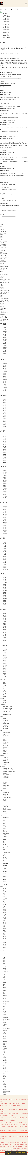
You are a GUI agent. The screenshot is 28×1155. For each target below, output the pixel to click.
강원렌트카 (5, 673)
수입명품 (1, 271)
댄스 (4, 976)
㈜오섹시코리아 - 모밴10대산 (9, 771)
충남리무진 (5, 520)
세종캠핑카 (5, 447)
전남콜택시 (5, 564)
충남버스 (5, 485)
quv (4, 820)
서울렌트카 (5, 649)
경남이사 (5, 382)
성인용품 (5, 700)
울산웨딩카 (5, 408)
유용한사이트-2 (6, 759)
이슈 (4, 1056)
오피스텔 (22, 1144)
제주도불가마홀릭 (6, 39)
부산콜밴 (5, 334)
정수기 (4, 1064)
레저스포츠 (5, 981)
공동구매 (11, 1115)
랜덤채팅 (5, 946)
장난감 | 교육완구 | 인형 (4, 290)
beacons (5, 868)
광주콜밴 (5, 339)
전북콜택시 (5, 562)
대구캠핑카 (5, 439)
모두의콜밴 (4, 1122)
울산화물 (5, 587)
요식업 (4, 891)
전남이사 (5, 386)
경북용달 (5, 631)
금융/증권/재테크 (6, 747)
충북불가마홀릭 (6, 35)
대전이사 (5, 371)
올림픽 (4, 1036)
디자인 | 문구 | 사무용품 (4, 257)
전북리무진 (5, 527)
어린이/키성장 (6, 742)
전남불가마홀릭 (6, 27)
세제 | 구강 (2, 269)
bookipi (4, 839)
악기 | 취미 (2, 276)
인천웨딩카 (5, 402)
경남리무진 (5, 525)
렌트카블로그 (5, 676)
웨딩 (22, 1149)
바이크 (4, 917)
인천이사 (5, 366)
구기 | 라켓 (2, 242)
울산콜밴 (5, 337)
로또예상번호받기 (6, 732)
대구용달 (5, 618)
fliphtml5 (5, 844)
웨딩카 (4, 696)
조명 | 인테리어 (3, 293)
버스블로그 (5, 497)
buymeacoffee (6, 852)
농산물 (4, 912)
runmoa (5, 836)
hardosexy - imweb (7, 708)
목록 (2, 224)
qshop (4, 818)
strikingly (2, 1111)
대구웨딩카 (5, 404)
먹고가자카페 (5, 720)
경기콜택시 (5, 543)
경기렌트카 (5, 650)
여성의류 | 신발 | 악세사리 (5, 279)
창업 (4, 737)
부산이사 (5, 370)
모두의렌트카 (23, 1126)
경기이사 (5, 365)
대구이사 (5, 368)
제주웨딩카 (5, 424)
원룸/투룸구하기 (6, 725)
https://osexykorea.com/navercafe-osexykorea (10, 74)
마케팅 (4, 990)
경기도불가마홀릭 (6, 16)
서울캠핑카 (5, 435)
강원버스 (5, 494)
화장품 (4, 928)
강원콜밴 (5, 351)
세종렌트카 (5, 662)
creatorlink (5, 863)
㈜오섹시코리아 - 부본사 (8, 770)
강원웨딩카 (5, 423)
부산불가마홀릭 (6, 24)
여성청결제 (5, 1024)
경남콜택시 (5, 561)
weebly (4, 879)
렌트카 (4, 685)
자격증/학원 (5, 745)
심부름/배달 (5, 1017)
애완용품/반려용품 (6, 1019)
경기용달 (5, 615)
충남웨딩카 (5, 413)
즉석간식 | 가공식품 (4, 300)
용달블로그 (5, 640)
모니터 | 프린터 (3, 261)
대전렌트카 (5, 657)
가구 (4, 952)
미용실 (4, 923)
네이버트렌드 (5, 971)
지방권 (17, 9)
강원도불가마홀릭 (6, 37)
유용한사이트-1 (6, 757)
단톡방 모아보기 (6, 776)
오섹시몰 (5, 783)
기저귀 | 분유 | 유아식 (4, 244)
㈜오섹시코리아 (6, 792)
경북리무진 (5, 524)
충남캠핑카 (5, 449)
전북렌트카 (5, 669)
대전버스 (5, 478)
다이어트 (5, 931)
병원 (4, 739)
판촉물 (4, 1086)
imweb (4, 876)
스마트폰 (5, 1016)
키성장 (4, 1076)
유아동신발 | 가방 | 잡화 (4, 282)
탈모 (4, 1080)
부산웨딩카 (5, 405)
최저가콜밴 (18, 1118)
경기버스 (5, 472)
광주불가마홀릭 (6, 26)
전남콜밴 (5, 350)
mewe (4, 873)
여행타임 (5, 718)
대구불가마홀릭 (6, 21)
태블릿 (1, 309)
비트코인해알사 (6, 723)
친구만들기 (5, 938)
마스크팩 (5, 989)
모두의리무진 (17, 1124)
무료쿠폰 (5, 751)
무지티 (4, 998)
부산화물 (5, 584)
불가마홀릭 (5, 13)
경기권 (12, 9)
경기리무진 (5, 508)
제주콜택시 (5, 567)
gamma (5, 830)
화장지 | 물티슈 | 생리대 (4, 313)
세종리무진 (5, 519)
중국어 (4, 936)
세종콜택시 (5, 554)
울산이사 (5, 373)
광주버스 (5, 481)
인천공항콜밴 (3, 1120)
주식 (4, 933)
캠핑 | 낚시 (2, 306)
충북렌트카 (5, 665)
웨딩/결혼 (5, 1048)
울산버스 (5, 480)
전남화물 (5, 600)
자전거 (4, 1059)
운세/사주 (5, 1043)
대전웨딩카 (5, 407)
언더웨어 (1, 277)
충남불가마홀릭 (6, 34)
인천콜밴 (5, 331)
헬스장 (4, 922)
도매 (4, 915)
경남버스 (5, 489)
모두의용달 (14, 1126)
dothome (5, 828)
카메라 (1, 305)
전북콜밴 (5, 348)
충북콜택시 (5, 558)
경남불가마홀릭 (6, 31)
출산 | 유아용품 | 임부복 (4, 301)
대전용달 (5, 621)
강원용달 (5, 637)
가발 (4, 954)
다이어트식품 (2, 250)
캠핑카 (4, 693)
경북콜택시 (5, 559)
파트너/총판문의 (6, 777)
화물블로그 (5, 605)
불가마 (4, 1011)
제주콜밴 (5, 353)
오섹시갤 (5, 788)
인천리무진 (5, 509)
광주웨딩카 (5, 410)
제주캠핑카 (5, 460)
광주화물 (5, 589)
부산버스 (5, 477)
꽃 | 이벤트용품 (3, 245)
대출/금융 (5, 734)
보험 (4, 896)
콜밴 (4, 682)
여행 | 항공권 (2, 281)
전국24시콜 (24, 1118)
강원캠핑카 (5, 459)
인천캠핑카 (5, 438)
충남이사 (5, 378)
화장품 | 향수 (2, 314)
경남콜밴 (5, 347)
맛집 (4, 890)
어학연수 (5, 1022)
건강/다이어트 (6, 735)
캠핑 (4, 1073)
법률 (4, 926)
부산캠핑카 (5, 441)
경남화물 (5, 597)
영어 (4, 907)
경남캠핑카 (5, 454)
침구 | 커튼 (2, 303)
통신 (4, 1081)
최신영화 (5, 702)
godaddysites (6, 833)
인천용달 (5, 616)
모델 (4, 993)
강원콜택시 (5, 566)
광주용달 (5, 624)
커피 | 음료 (2, 311)
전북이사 (5, 384)
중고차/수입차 (6, 1072)
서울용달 (5, 613)
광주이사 (5, 374)
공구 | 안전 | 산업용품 (4, 241)
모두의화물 (7, 1126)
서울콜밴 (5, 327)
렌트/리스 (5, 743)
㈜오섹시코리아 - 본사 (7, 768)
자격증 (4, 1057)
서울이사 (5, 363)
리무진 (4, 691)
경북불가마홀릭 (6, 32)
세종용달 (5, 626)
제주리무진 (5, 531)
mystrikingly (6, 846)
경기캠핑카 (5, 436)
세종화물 (5, 590)
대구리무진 (5, 511)
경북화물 (5, 595)
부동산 (4, 918)
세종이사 (5, 376)
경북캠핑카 (5, 452)
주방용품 (1, 297)
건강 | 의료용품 (3, 233)
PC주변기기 (2, 320)
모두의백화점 (8, 1136)
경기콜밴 (5, 329)
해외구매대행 (5, 1115)
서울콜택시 (5, 542)
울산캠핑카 (5, 444)
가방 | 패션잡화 (3, 231)
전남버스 (5, 493)
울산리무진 (5, 516)
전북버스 (5, 491)
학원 (4, 963)
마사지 (4, 909)
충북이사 (5, 379)
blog (4, 866)
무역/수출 (5, 997)
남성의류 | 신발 (3, 247)
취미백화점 (15, 1136)
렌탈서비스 (2, 260)
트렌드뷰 (5, 722)
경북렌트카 (5, 666)
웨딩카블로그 (5, 426)
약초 (4, 1020)
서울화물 (5, 577)
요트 (4, 1040)
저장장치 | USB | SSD (4, 292)
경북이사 (5, 381)
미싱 (4, 1000)
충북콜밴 (5, 343)
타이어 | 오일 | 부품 (4, 308)
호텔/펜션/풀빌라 (6, 1091)
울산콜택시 (5, 551)
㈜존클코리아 (5, 773)
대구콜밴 (5, 332)
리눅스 (4, 985)
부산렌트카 (5, 655)
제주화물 (5, 603)
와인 (4, 899)
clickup (4, 825)
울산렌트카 (5, 658)
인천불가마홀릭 (6, 18)
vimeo (4, 860)
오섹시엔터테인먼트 (7, 785)
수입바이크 (5, 1005)
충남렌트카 (5, 663)
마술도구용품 (2, 258)
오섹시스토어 (5, 782)
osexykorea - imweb (7, 706)
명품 (4, 925)
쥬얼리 (4, 1068)
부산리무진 (5, 512)
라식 (4, 979)
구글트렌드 (5, 965)
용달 (4, 694)
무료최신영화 (5, 753)
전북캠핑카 (5, 455)
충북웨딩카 (5, 415)
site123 (4, 826)
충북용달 (5, 629)
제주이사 (5, 389)
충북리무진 (5, 522)
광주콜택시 (5, 553)
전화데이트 (5, 947)
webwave (5, 838)
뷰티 (4, 934)
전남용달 (5, 635)
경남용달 (5, 632)
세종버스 (5, 483)
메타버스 (5, 898)
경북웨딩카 (5, 416)
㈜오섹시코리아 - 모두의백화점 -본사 (9, 1109)
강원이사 (5, 387)
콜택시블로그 (5, 569)
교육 (4, 961)
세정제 (4, 1012)
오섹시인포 (5, 787)
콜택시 (4, 683)
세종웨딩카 (5, 412)
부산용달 (5, 619)
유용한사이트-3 (6, 760)
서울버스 (5, 470)
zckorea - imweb (7, 711)
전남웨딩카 (5, 421)
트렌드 (4, 906)
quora (4, 881)
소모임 (4, 1014)
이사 (4, 688)
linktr (4, 849)
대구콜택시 (5, 546)
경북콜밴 (5, 345)
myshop (5, 831)
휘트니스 (5, 1089)
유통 (4, 1051)
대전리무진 (5, 514)
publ (4, 823)
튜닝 (4, 1083)
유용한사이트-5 (6, 764)
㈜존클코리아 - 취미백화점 (6, 1130)
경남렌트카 (5, 668)
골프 (1, 239)
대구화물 (5, 582)
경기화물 (5, 579)
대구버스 (5, 475)
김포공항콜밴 (10, 1120)
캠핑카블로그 (5, 462)
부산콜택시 (5, 548)
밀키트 (4, 1003)
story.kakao (5, 850)
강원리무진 (5, 530)
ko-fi (4, 847)
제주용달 (5, 639)
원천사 (4, 1046)
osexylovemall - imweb (8, 709)
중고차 (4, 904)
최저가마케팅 (22, 1136)
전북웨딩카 (5, 420)
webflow (5, 834)
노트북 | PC (2, 249)
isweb (4, 874)
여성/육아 (5, 740)
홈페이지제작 (5, 1092)
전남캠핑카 (5, 457)
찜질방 (4, 911)
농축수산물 (5, 1041)
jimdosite (5, 858)
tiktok (4, 855)
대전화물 (5, 585)
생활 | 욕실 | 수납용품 (4, 268)
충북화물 (5, 593)
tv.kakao (5, 884)
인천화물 (5, 581)
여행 (4, 895)
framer (4, 822)
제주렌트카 (5, 674)
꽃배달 (4, 968)
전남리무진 (5, 528)
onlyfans (5, 854)
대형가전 (1, 252)
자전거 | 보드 (2, 287)
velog (4, 862)
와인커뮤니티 (5, 726)
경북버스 (5, 488)
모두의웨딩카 (19, 1122)
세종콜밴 (5, 340)
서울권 (7, 9)
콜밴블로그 (5, 355)
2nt (4, 842)
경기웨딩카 (5, 400)
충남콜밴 (5, 342)
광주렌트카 (5, 660)
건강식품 (1, 234)
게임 (1, 236)
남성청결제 (5, 969)
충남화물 (5, 592)
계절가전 (1, 237)
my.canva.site (6, 878)
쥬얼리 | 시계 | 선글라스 (4, 298)
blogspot (5, 882)
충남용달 (5, 627)
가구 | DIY (2, 229)
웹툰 (4, 930)
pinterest (5, 865)
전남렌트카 (5, 671)
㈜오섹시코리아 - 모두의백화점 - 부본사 (9, 1113)
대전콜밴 (5, 335)
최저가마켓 (5, 914)
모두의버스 (9, 1124)
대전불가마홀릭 (6, 19)
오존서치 (2, 1142)
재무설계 (5, 1060)
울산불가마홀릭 (6, 23)
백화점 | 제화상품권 (4, 266)
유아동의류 (2, 284)
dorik (4, 841)
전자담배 (5, 1062)
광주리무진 (5, 517)
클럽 (4, 1075)
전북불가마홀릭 (6, 29)
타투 (4, 1078)
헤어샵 (4, 1146)
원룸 (4, 1044)
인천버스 (5, 473)
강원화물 (5, 601)
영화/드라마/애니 (6, 1028)
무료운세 (5, 750)
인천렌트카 (5, 652)
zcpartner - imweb (7, 713)
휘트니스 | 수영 (3, 316)
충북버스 (5, 486)
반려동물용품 (2, 265)
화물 (4, 690)
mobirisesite (6, 817)
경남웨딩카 (5, 418)
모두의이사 (11, 1122)
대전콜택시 (5, 550)
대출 (4, 903)
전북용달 (5, 634)
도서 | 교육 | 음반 (3, 253)
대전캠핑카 (5, 443)
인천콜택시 (5, 545)
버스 (4, 686)
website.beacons (7, 870)
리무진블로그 (5, 533)
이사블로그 (5, 390)
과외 (4, 960)
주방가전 (1, 295)
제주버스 (5, 496)
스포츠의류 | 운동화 (4, 273)
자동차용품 (2, 289)
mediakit (5, 871)
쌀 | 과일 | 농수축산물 (4, 274)
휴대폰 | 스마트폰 (3, 317)
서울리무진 (5, 506)
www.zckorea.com (7, 774)
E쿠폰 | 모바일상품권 (4, 319)
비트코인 (5, 888)
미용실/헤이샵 (6, 1001)
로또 (4, 901)
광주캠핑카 (5, 446)
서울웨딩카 (5, 399)
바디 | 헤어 (2, 263)
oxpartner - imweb (7, 714)
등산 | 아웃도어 (3, 255)
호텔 (4, 920)
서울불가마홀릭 (6, 15)
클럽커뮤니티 (5, 728)
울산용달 (5, 623)
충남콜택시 (5, 556)
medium (5, 857)
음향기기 (1, 285)
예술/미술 (5, 1030)
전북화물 (5, 598)
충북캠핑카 (5, 451)
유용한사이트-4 (6, 762)
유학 (4, 1052)
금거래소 (5, 966)
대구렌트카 (5, 654)
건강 (4, 955)
